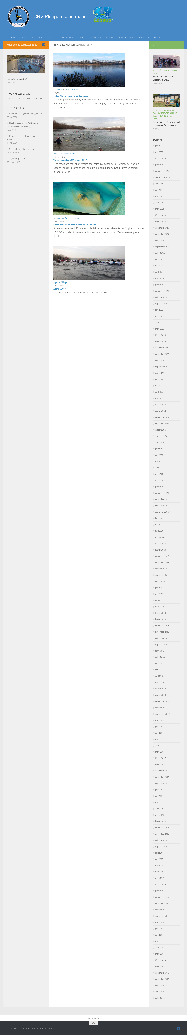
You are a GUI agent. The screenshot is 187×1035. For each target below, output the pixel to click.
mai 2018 (159, 670)
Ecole (173, 110)
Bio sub (67, 218)
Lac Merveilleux (71, 89)
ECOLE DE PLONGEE (65, 37)
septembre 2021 (162, 436)
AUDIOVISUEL (124, 37)
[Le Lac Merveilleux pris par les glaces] (89, 86)
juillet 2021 (160, 449)
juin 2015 (159, 859)
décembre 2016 (162, 771)
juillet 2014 (160, 928)
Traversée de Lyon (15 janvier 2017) (70, 160)
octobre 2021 (161, 430)
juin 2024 (159, 259)
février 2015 (160, 884)
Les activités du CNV (17, 78)
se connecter (93, 1018)
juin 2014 (159, 935)
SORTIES (95, 37)
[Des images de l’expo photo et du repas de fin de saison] (166, 100)
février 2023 (160, 335)
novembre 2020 (162, 499)
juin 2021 (159, 455)
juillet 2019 (160, 581)
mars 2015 (159, 878)
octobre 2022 (161, 360)
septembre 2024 (162, 247)
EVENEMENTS (28, 37)
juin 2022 (159, 379)
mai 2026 (159, 152)
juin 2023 (159, 310)
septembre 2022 (162, 366)
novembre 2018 (162, 632)
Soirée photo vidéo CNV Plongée (23, 149)
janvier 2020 (160, 550)
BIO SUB (109, 37)
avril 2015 (159, 872)
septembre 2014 (162, 916)
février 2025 (160, 215)
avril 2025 (159, 202)
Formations (78, 218)
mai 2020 (159, 524)
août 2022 (159, 373)
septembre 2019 (162, 575)
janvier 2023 (160, 341)
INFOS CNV (44, 37)
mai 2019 (159, 594)
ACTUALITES (12, 37)
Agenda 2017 (59, 289)
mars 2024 (159, 278)
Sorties (167, 70)
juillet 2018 (160, 657)
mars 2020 (159, 537)
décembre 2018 (162, 625)
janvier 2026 (160, 164)
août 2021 (159, 442)
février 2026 (160, 158)
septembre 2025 (162, 177)
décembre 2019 (162, 556)
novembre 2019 (162, 562)
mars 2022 (159, 398)
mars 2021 (159, 474)
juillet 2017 (160, 726)
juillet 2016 (160, 789)
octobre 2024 (161, 240)
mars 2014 (159, 954)
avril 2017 (159, 745)
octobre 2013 (161, 985)
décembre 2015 (162, 827)
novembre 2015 (162, 834)
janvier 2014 (160, 966)
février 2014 (160, 960)
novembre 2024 (162, 234)
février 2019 (160, 613)
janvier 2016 (160, 821)
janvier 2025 (160, 221)
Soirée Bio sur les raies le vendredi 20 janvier (74, 224)
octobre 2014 (161, 909)
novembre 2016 (162, 777)
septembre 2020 (162, 512)
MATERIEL (153, 37)
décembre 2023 (162, 291)
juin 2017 (159, 733)
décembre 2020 (162, 493)
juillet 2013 (160, 998)
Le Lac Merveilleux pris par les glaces (70, 96)
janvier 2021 (160, 486)
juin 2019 (159, 587)
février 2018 (160, 688)
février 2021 (160, 480)
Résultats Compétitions (64, 153)
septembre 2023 (162, 303)
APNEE (83, 37)
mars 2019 (159, 606)
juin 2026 (159, 146)
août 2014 (159, 922)
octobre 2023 (161, 297)
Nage (64, 282)
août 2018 (159, 651)
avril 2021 (159, 468)
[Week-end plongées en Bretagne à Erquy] (166, 61)
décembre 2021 (162, 417)
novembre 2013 (162, 979)
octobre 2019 (161, 569)
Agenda (56, 282)
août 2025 (159, 183)
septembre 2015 (162, 846)
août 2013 (159, 992)
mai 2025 (159, 196)
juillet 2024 (160, 253)
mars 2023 (159, 329)
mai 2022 (159, 385)
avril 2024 (159, 272)
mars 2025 (159, 209)
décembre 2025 (162, 171)
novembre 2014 (162, 903)
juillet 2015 (160, 853)
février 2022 (160, 404)
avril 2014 (159, 947)
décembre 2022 (162, 348)
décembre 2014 (162, 897)
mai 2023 (159, 316)
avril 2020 (159, 531)
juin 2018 (159, 663)
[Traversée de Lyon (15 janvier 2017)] (89, 150)
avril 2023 (159, 322)
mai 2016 (159, 802)
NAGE (140, 37)
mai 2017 (159, 739)
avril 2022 (159, 392)
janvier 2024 (160, 284)
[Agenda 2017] (89, 279)
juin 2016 (159, 796)
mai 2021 (159, 461)
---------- (11, 75)
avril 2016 (159, 808)
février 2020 (160, 543)
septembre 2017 (162, 714)
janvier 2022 (160, 411)
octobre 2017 (161, 707)
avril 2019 (159, 600)
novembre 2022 (162, 354)
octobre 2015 (161, 840)
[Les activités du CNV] (26, 64)
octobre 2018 (161, 638)
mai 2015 (159, 865)
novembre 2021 (162, 423)
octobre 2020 (161, 505)
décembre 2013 (162, 973)
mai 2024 (159, 265)
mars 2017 (159, 752)
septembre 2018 (162, 644)
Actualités (58, 89)
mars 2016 (159, 815)
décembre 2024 (162, 228)
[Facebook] (43, 45)
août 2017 (159, 720)
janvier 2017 (160, 764)
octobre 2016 (161, 783)
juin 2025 (159, 190)
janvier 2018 (160, 695)
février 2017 (160, 758)
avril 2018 (159, 676)
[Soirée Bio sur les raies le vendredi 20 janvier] (89, 214)
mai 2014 (159, 941)
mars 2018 (159, 682)
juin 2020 (159, 518)
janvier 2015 (160, 891)
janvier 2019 (160, 619)
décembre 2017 (162, 701)
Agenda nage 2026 (17, 158)
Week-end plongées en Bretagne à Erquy (26, 113)
